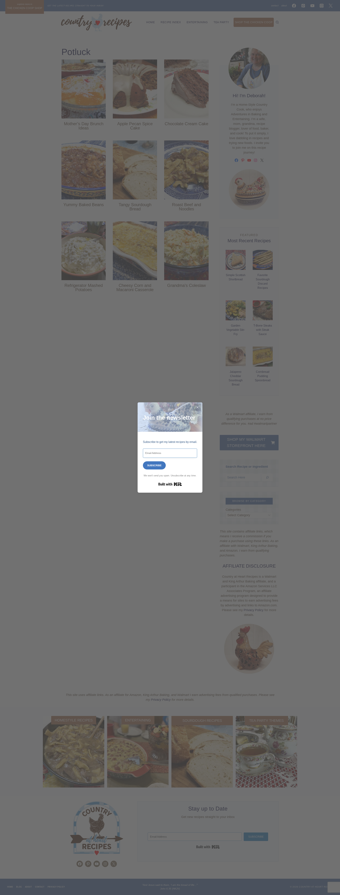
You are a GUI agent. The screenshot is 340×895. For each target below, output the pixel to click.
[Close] (197, 407)
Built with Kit (170, 484)
